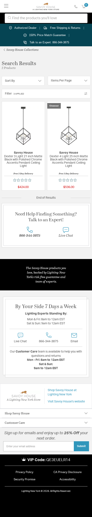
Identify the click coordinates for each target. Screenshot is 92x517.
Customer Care (15, 422)
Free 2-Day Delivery (23, 173)
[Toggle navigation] (6, 6)
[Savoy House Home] (46, 6)
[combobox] (46, 18)
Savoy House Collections (22, 49)
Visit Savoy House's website (66, 401)
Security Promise (24, 479)
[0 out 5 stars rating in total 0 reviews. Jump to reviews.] (23, 180)
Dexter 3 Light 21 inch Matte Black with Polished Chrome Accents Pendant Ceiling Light (23, 161)
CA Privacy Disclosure (67, 472)
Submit (81, 446)
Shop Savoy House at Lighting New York (62, 392)
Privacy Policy (24, 472)
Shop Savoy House (17, 413)
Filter (14, 93)
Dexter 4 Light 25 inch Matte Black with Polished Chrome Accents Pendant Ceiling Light (69, 161)
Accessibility (67, 479)
